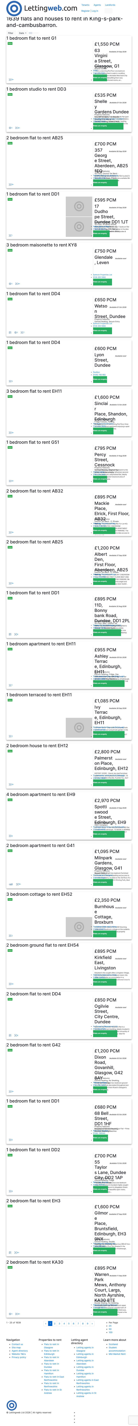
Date (22, 33)
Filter (11, 33)
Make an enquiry (100, 78)
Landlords (110, 5)
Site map (16, 1347)
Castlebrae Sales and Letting (104, 927)
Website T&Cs (19, 1354)
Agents (97, 5)
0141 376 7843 (99, 878)
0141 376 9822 (99, 1307)
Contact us (17, 1344)
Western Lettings (100, 1083)
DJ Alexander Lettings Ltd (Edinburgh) (109, 676)
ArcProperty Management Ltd (105, 1026)
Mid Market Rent (117, 1354)
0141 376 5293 (99, 1085)
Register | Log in (89, 10)
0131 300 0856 (99, 426)
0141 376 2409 (99, 475)
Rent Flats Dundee (100, 1131)
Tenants (85, 5)
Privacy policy (19, 1357)
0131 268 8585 (99, 679)
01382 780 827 (99, 229)
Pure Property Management (104, 1244)
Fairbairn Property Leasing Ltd (105, 176)
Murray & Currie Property (103, 424)
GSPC (95, 71)
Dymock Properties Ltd (102, 275)
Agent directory (20, 1350)
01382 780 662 (99, 375)
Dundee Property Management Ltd (107, 625)
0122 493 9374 (99, 178)
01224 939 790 (99, 526)
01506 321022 (99, 929)
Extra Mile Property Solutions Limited (108, 119)
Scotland (113, 1344)
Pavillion (96, 372)
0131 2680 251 (99, 1246)
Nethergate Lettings (101, 226)
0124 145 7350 (99, 628)
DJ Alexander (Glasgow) (103, 875)
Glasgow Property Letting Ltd (105, 1305)
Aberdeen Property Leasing (104, 523)
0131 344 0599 (99, 1029)
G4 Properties (99, 472)
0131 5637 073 (99, 121)
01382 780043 (99, 1133)
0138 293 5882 (99, 277)
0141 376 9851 (99, 73)
